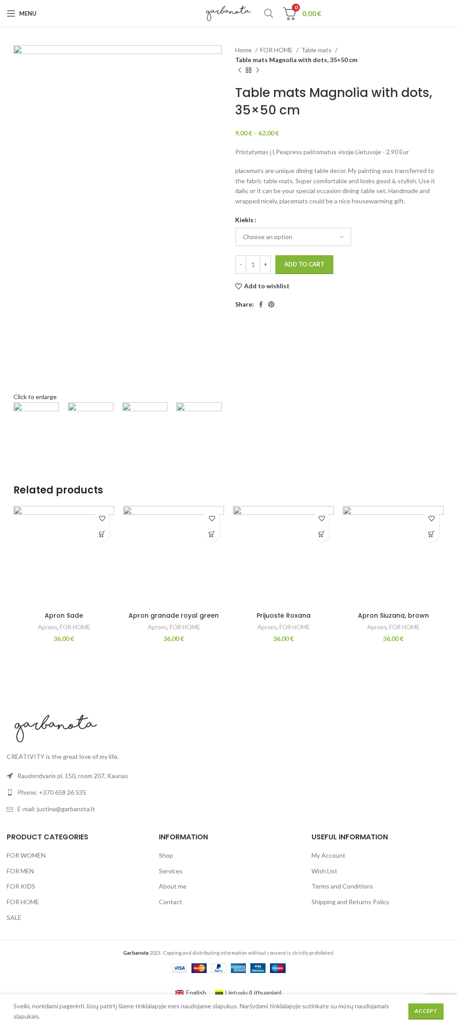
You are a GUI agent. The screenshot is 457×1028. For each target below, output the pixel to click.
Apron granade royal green (174, 615)
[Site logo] (229, 13)
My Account (328, 855)
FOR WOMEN (26, 855)
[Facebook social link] (261, 304)
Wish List (324, 871)
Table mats (317, 50)
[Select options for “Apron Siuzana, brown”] (431, 534)
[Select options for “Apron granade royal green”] (212, 534)
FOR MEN (20, 871)
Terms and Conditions (342, 886)
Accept (426, 1010)
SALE (14, 917)
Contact (170, 902)
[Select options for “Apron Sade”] (102, 534)
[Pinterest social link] (271, 304)
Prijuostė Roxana (284, 615)
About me (173, 886)
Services (171, 871)
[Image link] (56, 727)
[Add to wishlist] (102, 518)
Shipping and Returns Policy (350, 902)
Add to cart (304, 264)
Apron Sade (64, 615)
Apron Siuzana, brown (393, 615)
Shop (166, 855)
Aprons (47, 627)
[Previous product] (239, 70)
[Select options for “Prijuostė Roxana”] (321, 534)
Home (244, 50)
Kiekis (244, 219)
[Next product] (257, 70)
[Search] (269, 13)
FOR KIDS (21, 886)
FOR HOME (277, 50)
